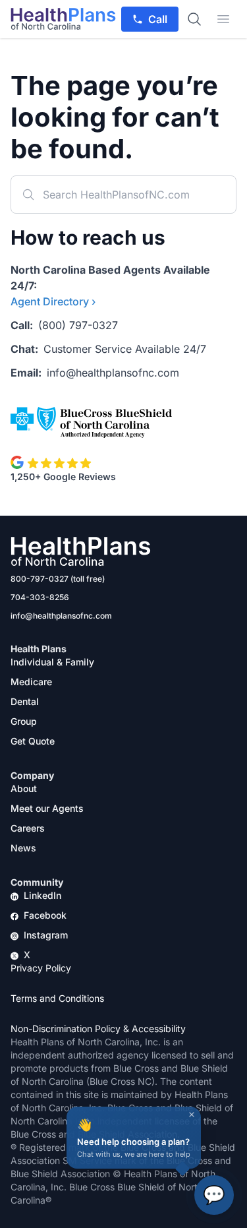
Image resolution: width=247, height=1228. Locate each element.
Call (157, 19)
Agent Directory (53, 301)
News (23, 847)
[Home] (63, 19)
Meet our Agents (47, 808)
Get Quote (33, 741)
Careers (28, 828)
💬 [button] (214, 1195)
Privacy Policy (41, 967)
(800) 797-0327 (78, 325)
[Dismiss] (192, 1115)
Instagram (46, 934)
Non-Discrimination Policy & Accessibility (98, 1028)
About (24, 788)
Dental (25, 701)
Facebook (45, 915)
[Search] (194, 19)
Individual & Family (52, 661)
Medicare (31, 681)
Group (24, 721)
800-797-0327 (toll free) (58, 579)
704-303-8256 (40, 597)
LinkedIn (42, 895)
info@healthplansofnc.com (113, 372)
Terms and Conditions (57, 998)
